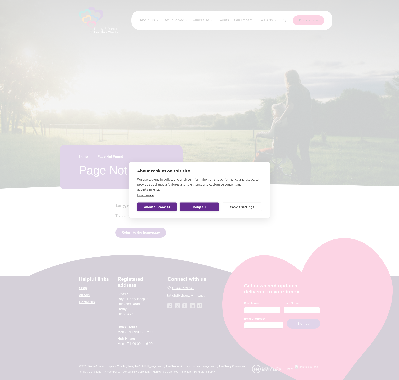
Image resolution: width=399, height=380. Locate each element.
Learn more (145, 195)
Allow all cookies (157, 207)
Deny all (199, 207)
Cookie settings (242, 207)
